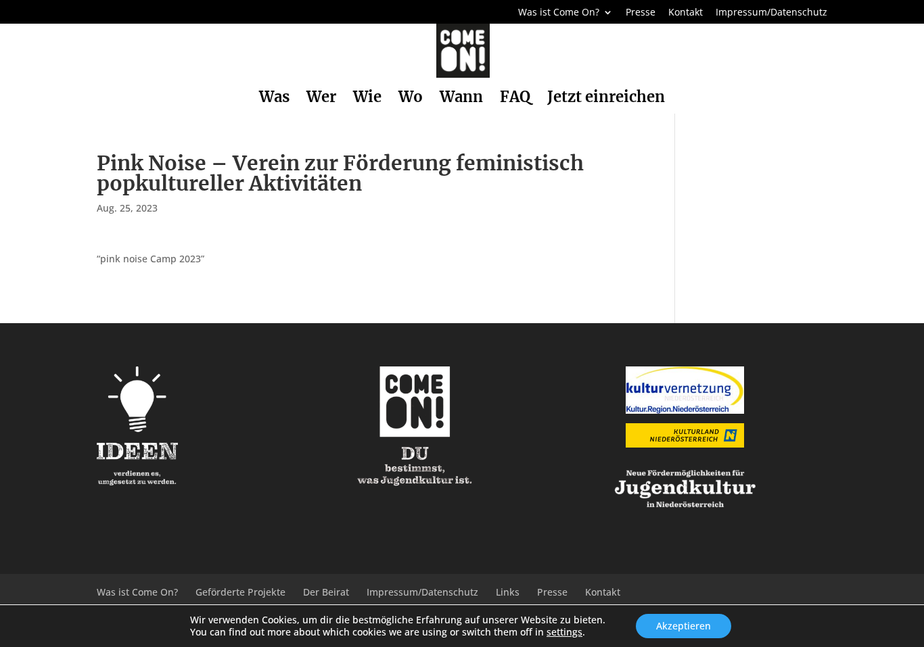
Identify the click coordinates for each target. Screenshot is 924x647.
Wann (461, 99)
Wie (367, 99)
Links (507, 591)
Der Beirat (326, 591)
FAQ (515, 99)
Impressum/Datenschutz (771, 12)
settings (564, 632)
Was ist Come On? (558, 12)
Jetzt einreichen (606, 99)
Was (274, 99)
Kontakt (685, 12)
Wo (410, 99)
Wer (321, 99)
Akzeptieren (683, 625)
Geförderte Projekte (240, 591)
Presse (640, 12)
